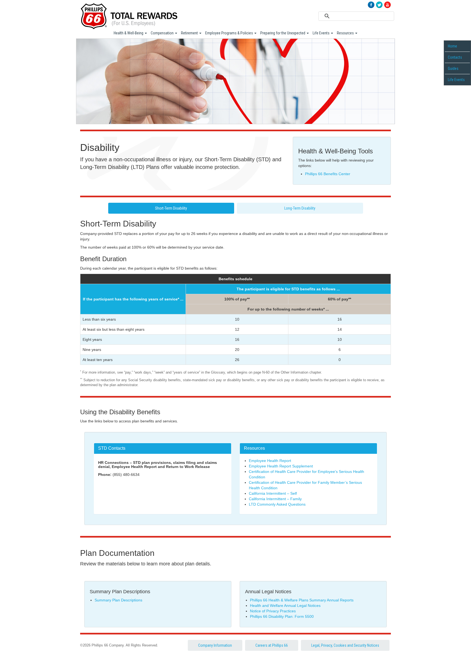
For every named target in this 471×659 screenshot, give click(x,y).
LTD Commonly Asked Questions (277, 504)
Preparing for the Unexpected (283, 33)
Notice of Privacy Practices (273, 611)
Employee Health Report (270, 460)
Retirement (190, 33)
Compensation (162, 33)
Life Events (321, 33)
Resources (346, 33)
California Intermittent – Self (273, 493)
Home (452, 46)
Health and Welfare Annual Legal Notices (285, 605)
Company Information (215, 645)
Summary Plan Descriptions (118, 600)
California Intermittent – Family (275, 499)
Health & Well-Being (129, 33)
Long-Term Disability (299, 208)
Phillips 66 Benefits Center (327, 174)
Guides (453, 68)
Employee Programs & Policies (229, 33)
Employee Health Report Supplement (281, 466)
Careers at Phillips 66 (271, 645)
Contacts (455, 57)
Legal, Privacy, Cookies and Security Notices (345, 645)
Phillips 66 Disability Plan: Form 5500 (282, 616)
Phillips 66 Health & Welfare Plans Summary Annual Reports (302, 600)
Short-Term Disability (171, 208)
